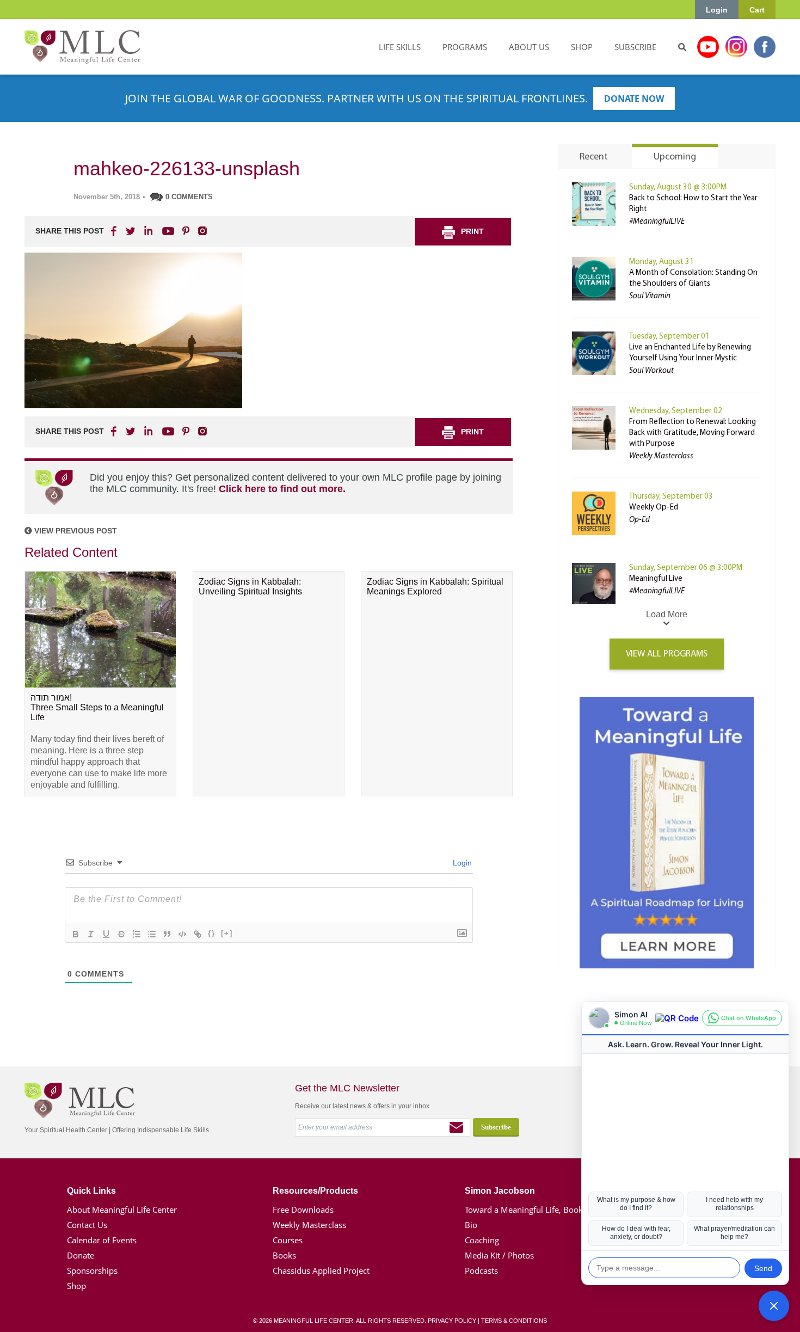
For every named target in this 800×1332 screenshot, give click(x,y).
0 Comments (189, 197)
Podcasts (481, 1270)
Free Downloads (303, 1209)
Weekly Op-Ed (653, 508)
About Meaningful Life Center (122, 1209)
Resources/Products (315, 1190)
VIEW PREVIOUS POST (74, 530)
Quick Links (91, 1190)
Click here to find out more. (282, 488)
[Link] (197, 934)
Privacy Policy (452, 1320)
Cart (757, 9)
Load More (666, 614)
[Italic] (91, 934)
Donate (80, 1255)
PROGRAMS (464, 46)
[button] (774, 1306)
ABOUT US (529, 46)
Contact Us (87, 1224)
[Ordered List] (136, 934)
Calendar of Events (102, 1240)
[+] (227, 933)
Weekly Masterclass (309, 1224)
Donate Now (634, 99)
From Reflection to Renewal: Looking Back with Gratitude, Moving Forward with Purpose (692, 433)
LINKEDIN (147, 230)
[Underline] (106, 934)
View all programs (666, 654)
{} (212, 933)
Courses (288, 1240)
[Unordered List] (151, 934)
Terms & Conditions (514, 1320)
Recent (594, 157)
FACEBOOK (114, 230)
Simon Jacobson (500, 1190)
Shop (76, 1285)
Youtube (708, 47)
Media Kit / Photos (499, 1255)
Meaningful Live (655, 579)
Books (284, 1255)
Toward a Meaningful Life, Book (524, 1209)
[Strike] (121, 934)
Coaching (482, 1240)
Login (717, 9)
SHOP (582, 46)
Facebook (765, 47)
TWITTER (131, 230)
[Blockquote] (167, 934)
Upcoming (675, 157)
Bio (471, 1224)
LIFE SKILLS (400, 46)
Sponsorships (92, 1270)
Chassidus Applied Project (321, 1270)
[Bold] (75, 934)
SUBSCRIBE (635, 46)
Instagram (736, 47)
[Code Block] (182, 934)
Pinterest (185, 230)
